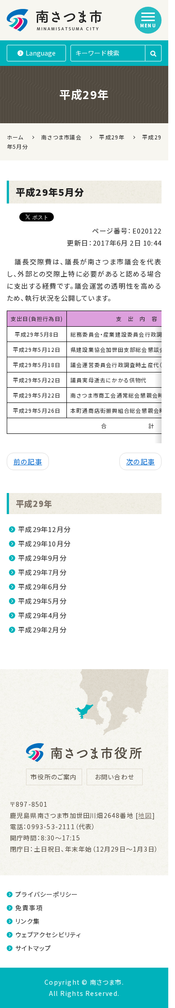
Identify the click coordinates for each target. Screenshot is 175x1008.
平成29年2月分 (42, 629)
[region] (84, 377)
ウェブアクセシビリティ (48, 934)
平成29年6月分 (42, 586)
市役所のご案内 (54, 776)
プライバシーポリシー (46, 894)
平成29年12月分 (44, 529)
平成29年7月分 (42, 572)
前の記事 (27, 461)
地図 (145, 815)
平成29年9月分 (42, 557)
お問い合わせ (114, 776)
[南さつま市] (55, 20)
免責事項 (29, 907)
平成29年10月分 (44, 543)
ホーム (15, 137)
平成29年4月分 (42, 615)
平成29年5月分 (42, 601)
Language (41, 52)
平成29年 (34, 503)
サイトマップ (33, 947)
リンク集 (27, 921)
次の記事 (140, 461)
